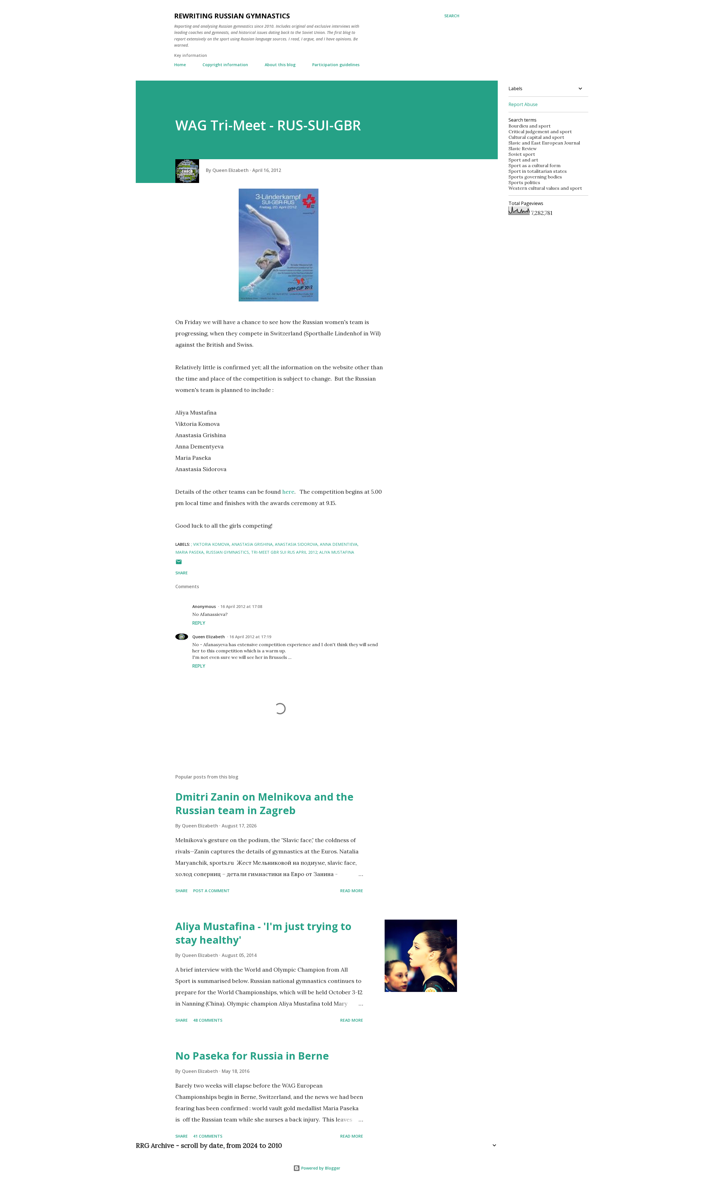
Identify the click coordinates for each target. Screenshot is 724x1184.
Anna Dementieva (338, 544)
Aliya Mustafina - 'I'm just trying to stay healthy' (263, 933)
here (288, 491)
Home (180, 64)
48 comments (207, 1020)
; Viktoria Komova (210, 544)
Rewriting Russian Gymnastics (232, 15)
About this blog (280, 64)
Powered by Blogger (320, 1168)
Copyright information (225, 64)
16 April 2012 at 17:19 (250, 636)
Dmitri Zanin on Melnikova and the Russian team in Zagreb (264, 803)
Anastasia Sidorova (296, 544)
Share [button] (181, 572)
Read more (351, 890)
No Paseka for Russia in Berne (252, 1056)
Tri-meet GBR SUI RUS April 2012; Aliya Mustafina (302, 552)
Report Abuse (523, 104)
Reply (198, 623)
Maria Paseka (189, 552)
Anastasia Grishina (252, 544)
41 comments (207, 1136)
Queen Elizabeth (208, 636)
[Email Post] (178, 563)
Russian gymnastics (227, 552)
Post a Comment (211, 890)
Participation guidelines (335, 64)
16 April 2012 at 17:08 (241, 606)
